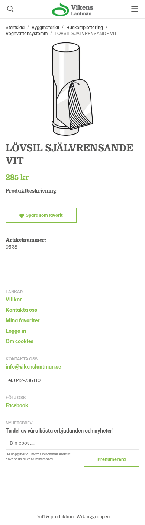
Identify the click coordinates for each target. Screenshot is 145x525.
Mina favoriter (23, 320)
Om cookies (19, 341)
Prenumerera (111, 459)
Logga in (16, 331)
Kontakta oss (21, 310)
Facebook (17, 405)
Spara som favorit (43, 215)
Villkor (14, 299)
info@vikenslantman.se (33, 366)
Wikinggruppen (93, 516)
